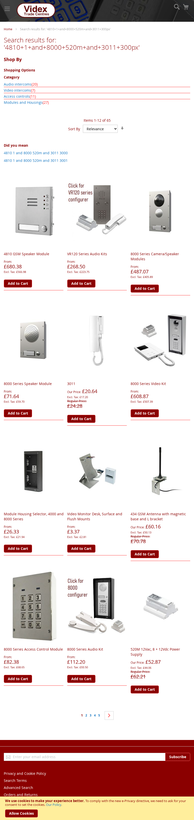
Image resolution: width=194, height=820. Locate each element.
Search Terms (15, 780)
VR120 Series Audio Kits (87, 253)
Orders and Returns (21, 794)
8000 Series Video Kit (148, 383)
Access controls (20, 96)
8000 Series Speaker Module (28, 383)
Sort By (74, 128)
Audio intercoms (21, 84)
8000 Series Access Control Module (33, 649)
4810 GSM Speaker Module (26, 253)
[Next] (109, 715)
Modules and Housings (26, 102)
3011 (71, 383)
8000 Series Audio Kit (85, 649)
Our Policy (53, 804)
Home (8, 29)
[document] (97, 808)
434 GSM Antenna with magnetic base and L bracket (158, 516)
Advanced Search (18, 787)
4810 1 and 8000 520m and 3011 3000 (36, 152)
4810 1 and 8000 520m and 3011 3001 (36, 160)
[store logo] (35, 11)
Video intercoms (19, 90)
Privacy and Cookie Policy (25, 773)
